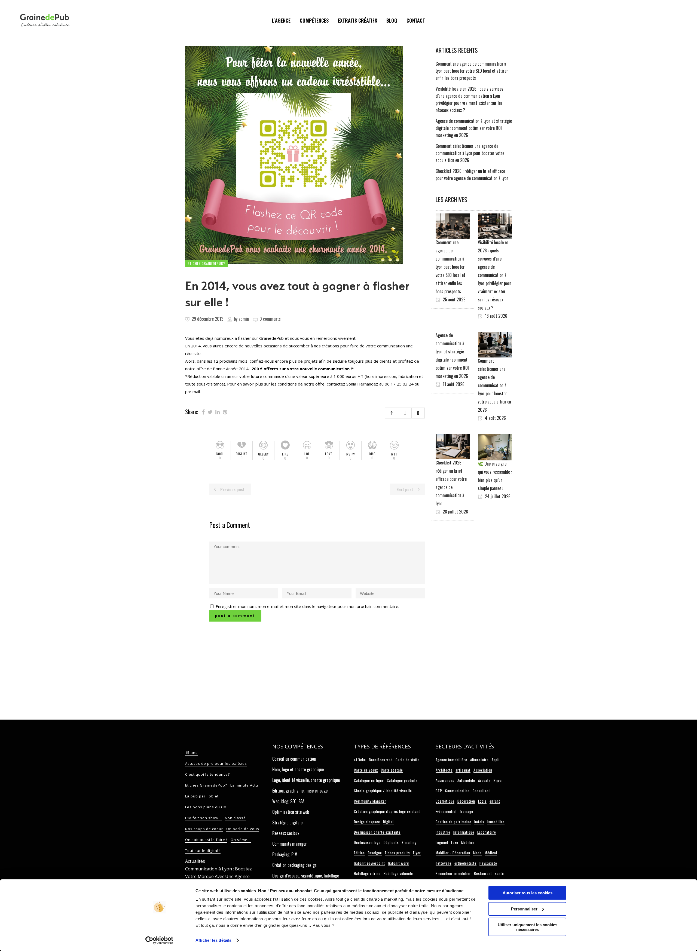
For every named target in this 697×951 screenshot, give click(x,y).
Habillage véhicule (398, 873)
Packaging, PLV (284, 854)
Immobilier (496, 821)
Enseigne (375, 852)
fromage (466, 811)
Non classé (235, 817)
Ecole (482, 801)
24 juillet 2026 (497, 496)
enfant (495, 801)
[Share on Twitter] (210, 412)
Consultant (481, 790)
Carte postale (392, 770)
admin (244, 319)
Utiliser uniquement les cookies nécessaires (527, 927)
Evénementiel (446, 811)
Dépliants (391, 842)
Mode (477, 852)
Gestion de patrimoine (453, 821)
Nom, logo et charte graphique (298, 769)
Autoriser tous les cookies (527, 893)
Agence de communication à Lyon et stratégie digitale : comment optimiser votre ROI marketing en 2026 (474, 128)
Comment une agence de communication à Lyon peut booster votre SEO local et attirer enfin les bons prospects (472, 70)
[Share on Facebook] (203, 412)
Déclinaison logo (367, 842)
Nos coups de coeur (204, 828)
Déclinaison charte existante (377, 832)
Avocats (484, 780)
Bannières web (381, 759)
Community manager (289, 844)
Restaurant (483, 873)
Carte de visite (408, 759)
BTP (439, 790)
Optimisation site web (290, 812)
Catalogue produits (402, 780)
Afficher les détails (213, 940)
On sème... (241, 839)
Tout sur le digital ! (203, 850)
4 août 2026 (495, 418)
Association (482, 770)
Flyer (417, 852)
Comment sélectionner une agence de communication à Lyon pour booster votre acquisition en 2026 (470, 153)
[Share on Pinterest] (225, 412)
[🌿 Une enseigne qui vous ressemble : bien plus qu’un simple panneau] (495, 446)
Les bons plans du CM (206, 807)
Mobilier (468, 842)
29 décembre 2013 (207, 319)
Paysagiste (488, 863)
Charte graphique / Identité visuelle (383, 790)
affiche (360, 759)
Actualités (195, 861)
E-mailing (409, 842)
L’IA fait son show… (203, 817)
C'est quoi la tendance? (207, 774)
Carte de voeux (366, 770)
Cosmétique (445, 801)
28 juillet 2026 (455, 511)
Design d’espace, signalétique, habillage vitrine (305, 879)
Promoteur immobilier (453, 873)
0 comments (270, 319)
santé (499, 873)
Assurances (445, 780)
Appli (496, 759)
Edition (359, 852)
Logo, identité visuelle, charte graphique (306, 780)
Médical (491, 852)
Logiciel (442, 842)
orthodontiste (465, 863)
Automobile (466, 780)
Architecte (444, 770)
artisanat (463, 770)
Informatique (463, 832)
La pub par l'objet (202, 796)
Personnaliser (524, 908)
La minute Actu (244, 785)
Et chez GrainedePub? (206, 785)
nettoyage (443, 863)
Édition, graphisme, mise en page (300, 791)
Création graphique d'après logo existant (387, 811)
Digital (388, 821)
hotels (479, 821)
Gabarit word (398, 863)
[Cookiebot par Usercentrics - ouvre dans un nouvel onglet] (159, 940)
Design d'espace (367, 821)
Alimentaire (479, 759)
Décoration (466, 801)
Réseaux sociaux (285, 833)
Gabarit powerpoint (369, 863)
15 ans (191, 752)
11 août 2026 (453, 384)
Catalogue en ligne (369, 780)
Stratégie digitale (287, 822)
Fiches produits (397, 852)
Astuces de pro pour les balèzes (216, 763)
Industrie (443, 832)
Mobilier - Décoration (453, 852)
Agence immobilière (451, 759)
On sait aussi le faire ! (206, 839)
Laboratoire (486, 832)
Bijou (498, 780)
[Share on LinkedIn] (217, 412)
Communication (457, 790)
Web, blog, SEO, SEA (288, 801)
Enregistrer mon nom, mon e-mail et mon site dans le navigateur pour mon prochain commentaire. (307, 606)
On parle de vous (242, 828)
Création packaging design (294, 865)
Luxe (454, 842)
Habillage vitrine (367, 873)
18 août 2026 (495, 316)
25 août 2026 (454, 299)
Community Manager (370, 801)
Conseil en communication (294, 759)
